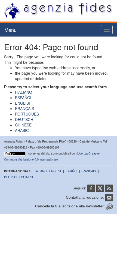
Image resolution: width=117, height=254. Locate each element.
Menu (10, 29)
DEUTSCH (24, 119)
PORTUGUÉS (27, 114)
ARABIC (22, 130)
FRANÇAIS (24, 108)
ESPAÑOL (23, 97)
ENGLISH (23, 103)
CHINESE (23, 125)
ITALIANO (23, 92)
